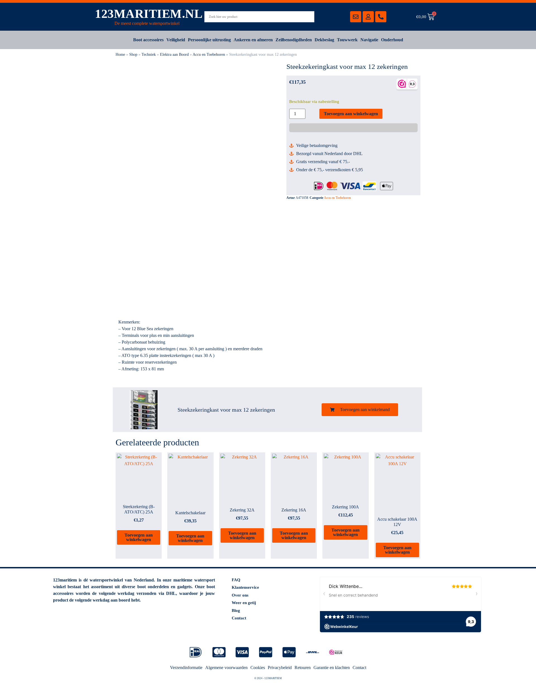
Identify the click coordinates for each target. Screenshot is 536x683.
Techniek (149, 54)
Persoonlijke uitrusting (209, 39)
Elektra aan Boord (174, 54)
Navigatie (369, 39)
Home (120, 54)
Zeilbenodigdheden (294, 39)
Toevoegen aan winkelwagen (351, 113)
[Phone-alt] (380, 16)
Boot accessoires (148, 39)
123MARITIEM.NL (148, 14)
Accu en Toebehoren (209, 54)
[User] (368, 16)
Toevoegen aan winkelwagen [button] (139, 537)
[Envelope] (355, 16)
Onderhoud (392, 39)
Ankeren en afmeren (253, 39)
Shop (133, 54)
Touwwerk (347, 39)
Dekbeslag (324, 39)
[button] (360, 409)
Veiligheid (175, 39)
